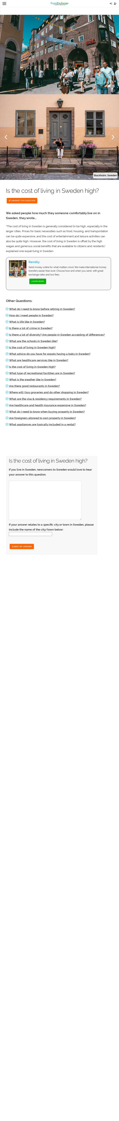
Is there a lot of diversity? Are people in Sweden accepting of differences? (57, 334)
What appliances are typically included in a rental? (42, 424)
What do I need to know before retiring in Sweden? (42, 309)
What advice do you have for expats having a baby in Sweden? (49, 353)
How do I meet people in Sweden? (31, 315)
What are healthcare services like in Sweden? (38, 360)
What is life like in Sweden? (27, 321)
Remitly (34, 262)
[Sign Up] (115, 3)
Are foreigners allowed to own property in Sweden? (42, 418)
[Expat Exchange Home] (59, 3)
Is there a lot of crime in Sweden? (31, 328)
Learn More (37, 281)
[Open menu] (4, 3)
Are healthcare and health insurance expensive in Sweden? (47, 405)
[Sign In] (111, 3)
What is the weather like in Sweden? (32, 379)
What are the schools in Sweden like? (33, 341)
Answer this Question (23, 201)
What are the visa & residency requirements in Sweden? (45, 398)
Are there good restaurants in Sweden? (34, 386)
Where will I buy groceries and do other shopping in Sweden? (49, 392)
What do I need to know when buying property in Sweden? (47, 411)
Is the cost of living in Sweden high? (32, 347)
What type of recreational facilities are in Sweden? (42, 373)
